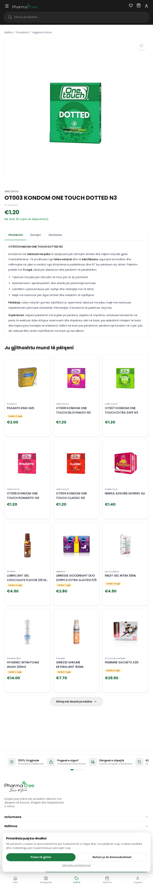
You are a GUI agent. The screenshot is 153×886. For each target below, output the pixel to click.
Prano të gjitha (41, 857)
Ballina (8, 32)
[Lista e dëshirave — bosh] (131, 6)
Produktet (22, 32)
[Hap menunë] (7, 6)
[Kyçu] (146, 6)
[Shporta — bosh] (138, 6)
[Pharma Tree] (19, 787)
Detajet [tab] (35, 235)
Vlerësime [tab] (55, 235)
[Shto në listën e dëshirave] (141, 46)
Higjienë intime (42, 32)
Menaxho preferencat (76, 865)
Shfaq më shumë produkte (74, 701)
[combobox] (81, 17)
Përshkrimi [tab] (15, 235)
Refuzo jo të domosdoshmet (112, 857)
